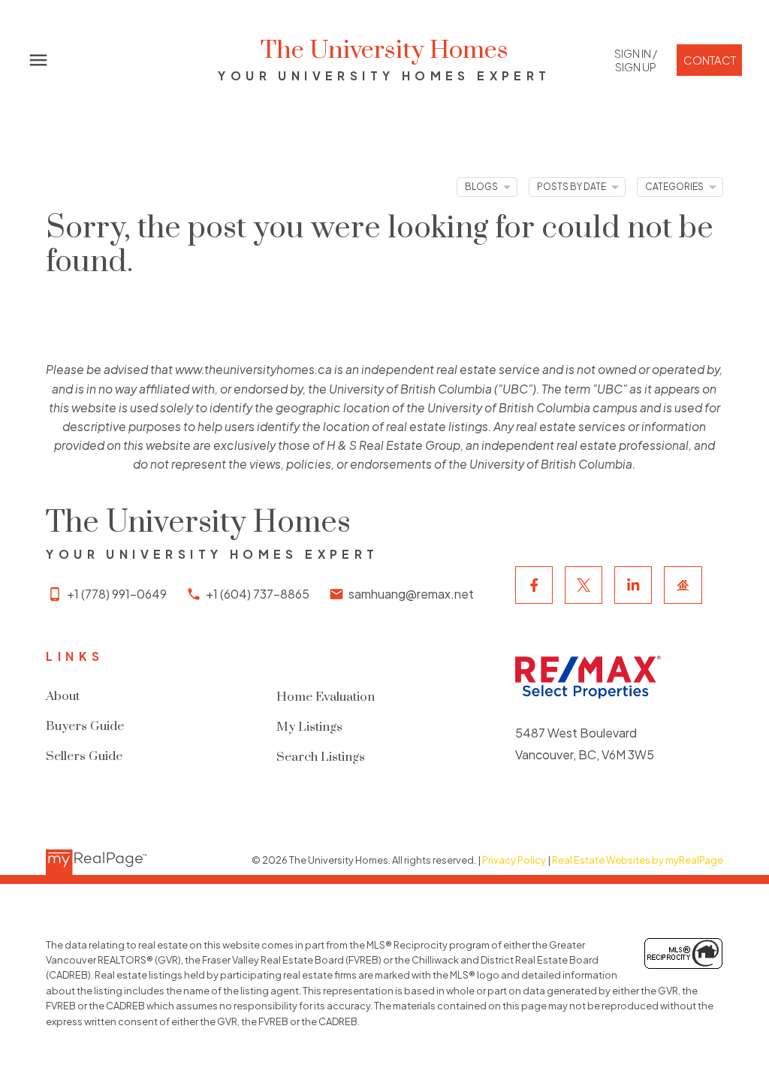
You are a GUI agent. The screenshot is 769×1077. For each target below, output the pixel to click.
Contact (709, 60)
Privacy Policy (514, 860)
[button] (635, 60)
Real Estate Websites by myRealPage (637, 860)
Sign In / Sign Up (635, 60)
